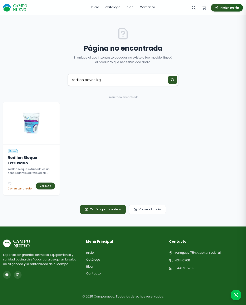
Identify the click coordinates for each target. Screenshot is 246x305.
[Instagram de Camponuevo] (18, 275)
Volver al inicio (150, 209)
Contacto (147, 7)
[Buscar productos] (193, 7)
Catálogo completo (105, 209)
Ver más (45, 186)
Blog (130, 7)
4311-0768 (182, 260)
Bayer (12, 151)
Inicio (95, 7)
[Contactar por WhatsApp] (236, 295)
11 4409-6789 (184, 268)
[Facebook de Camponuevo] (7, 275)
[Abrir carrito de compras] (204, 7)
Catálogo (113, 7)
